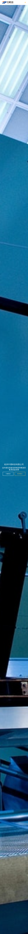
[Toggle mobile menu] (25, 2)
